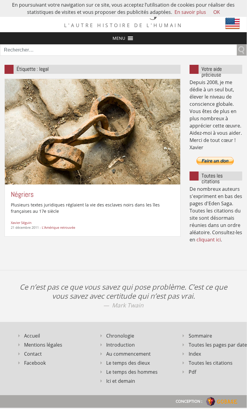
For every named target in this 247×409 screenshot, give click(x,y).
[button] (119, 38)
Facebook (35, 363)
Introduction (120, 344)
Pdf (192, 372)
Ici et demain (120, 381)
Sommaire (200, 335)
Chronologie (120, 335)
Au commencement (128, 354)
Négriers (22, 194)
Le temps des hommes (132, 372)
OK (216, 12)
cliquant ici (208, 239)
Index (195, 354)
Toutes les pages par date (215, 344)
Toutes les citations (211, 363)
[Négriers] (92, 131)
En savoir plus (190, 12)
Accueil (32, 335)
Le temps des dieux (128, 363)
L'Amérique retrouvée (58, 227)
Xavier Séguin (21, 222)
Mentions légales (43, 344)
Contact (33, 354)
